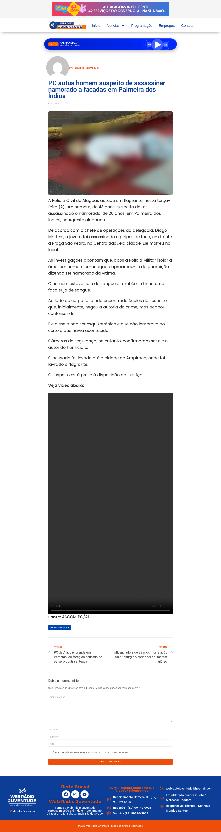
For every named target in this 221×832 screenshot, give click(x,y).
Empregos (167, 26)
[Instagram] (75, 794)
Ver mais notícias (59, 627)
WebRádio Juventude (86, 68)
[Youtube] (84, 794)
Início (96, 26)
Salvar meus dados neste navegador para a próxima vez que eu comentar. (90, 752)
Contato (187, 26)
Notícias (113, 26)
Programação (141, 26)
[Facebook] (66, 794)
